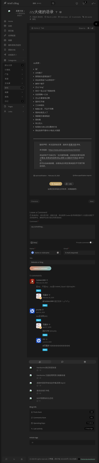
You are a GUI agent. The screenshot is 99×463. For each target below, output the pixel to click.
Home (36, 28)
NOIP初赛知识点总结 (45, 398)
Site (31, 258)
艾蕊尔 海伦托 (37, 17)
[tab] (40, 362)
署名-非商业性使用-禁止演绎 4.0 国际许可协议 (60, 158)
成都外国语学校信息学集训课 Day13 (51, 383)
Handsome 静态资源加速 (46, 367)
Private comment (82, 242)
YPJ (44, 339)
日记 (14, 101)
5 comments (76, 17)
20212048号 (64, 459)
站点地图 (73, 459)
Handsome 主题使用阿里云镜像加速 (51, 375)
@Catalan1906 (48, 301)
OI (32, 442)
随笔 (14, 88)
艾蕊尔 (45, 295)
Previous (34, 201)
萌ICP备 (58, 459)
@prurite (46, 331)
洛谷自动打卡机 (43, 390)
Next (91, 201)
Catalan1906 (41, 280)
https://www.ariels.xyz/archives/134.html (64, 150)
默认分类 (14, 65)
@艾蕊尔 (46, 345)
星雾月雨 (72, 144)
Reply (38, 290)
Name (32, 248)
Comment (34, 221)
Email (66, 248)
